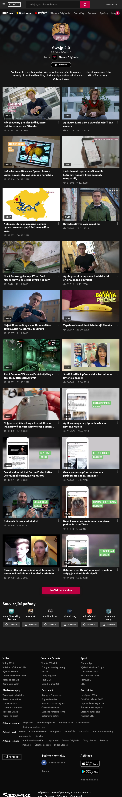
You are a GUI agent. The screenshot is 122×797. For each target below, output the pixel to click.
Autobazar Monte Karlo (34, 740)
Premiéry (79, 13)
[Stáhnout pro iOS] (90, 763)
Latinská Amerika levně (53, 711)
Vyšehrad (53, 740)
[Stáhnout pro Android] (90, 771)
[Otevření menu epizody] (56, 122)
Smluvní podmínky (60, 792)
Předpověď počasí (46, 722)
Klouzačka (83, 731)
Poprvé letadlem (49, 699)
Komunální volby (11, 683)
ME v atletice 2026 (90, 675)
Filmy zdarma (89, 740)
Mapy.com (28, 722)
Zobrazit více (61, 79)
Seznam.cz (111, 4)
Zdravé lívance (10, 703)
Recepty (104, 740)
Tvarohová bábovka (12, 707)
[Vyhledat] (85, 4)
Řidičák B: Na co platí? (92, 707)
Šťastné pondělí (43, 744)
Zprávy (104, 13)
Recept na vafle (10, 711)
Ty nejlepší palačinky (13, 695)
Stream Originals (60, 13)
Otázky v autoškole (90, 711)
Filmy (9, 13)
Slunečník (70, 731)
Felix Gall (46, 679)
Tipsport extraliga (89, 671)
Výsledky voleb (10, 671)
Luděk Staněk (61, 744)
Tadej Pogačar (48, 675)
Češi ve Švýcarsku (50, 707)
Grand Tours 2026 (50, 683)
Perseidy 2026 (65, 722)
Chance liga (86, 663)
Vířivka (39, 735)
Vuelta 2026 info (49, 663)
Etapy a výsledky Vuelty (53, 667)
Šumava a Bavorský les (53, 703)
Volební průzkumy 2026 (14, 667)
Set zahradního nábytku (105, 731)
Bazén (22, 731)
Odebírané (25, 13)
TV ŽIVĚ (42, 13)
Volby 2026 (8, 663)
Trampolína (55, 731)
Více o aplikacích (89, 779)
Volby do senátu (11, 679)
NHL (83, 683)
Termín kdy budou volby (14, 675)
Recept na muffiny (12, 699)
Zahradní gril (25, 735)
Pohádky (26, 744)
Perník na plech (10, 715)
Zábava (92, 13)
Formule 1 (86, 679)
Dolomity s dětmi (50, 715)
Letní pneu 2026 (89, 695)
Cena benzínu (83, 722)
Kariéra (45, 770)
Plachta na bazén (38, 731)
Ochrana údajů (80, 792)
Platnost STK (87, 715)
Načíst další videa (61, 590)
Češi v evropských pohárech (37, 727)
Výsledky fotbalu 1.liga (92, 667)
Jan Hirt (45, 671)
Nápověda (43, 792)
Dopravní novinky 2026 (92, 703)
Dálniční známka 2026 (92, 699)
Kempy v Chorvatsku (51, 695)
